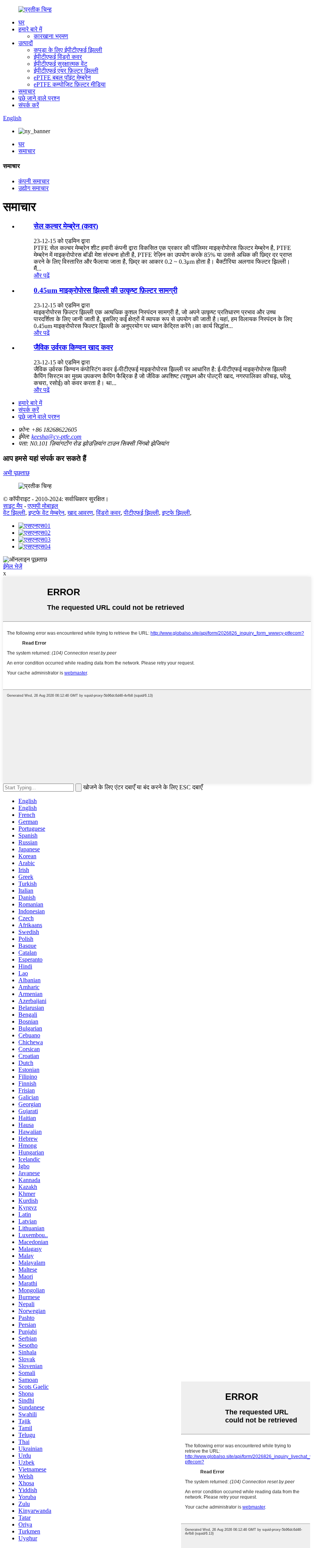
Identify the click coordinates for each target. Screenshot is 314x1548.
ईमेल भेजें (12, 566)
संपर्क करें (28, 105)
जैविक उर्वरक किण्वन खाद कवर (73, 347)
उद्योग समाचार (33, 188)
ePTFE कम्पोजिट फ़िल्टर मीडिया (70, 84)
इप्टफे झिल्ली (176, 512)
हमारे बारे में (30, 29)
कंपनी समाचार (33, 181)
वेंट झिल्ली (14, 512)
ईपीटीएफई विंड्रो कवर (58, 57)
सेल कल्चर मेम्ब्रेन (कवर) (66, 226)
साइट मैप (13, 506)
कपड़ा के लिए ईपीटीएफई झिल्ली (68, 50)
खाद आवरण (80, 512)
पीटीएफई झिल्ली (141, 512)
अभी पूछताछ (16, 473)
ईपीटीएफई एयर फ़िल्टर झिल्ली (66, 70)
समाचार (26, 91)
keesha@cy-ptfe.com (56, 436)
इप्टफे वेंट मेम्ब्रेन (46, 512)
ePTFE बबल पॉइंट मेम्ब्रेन (62, 77)
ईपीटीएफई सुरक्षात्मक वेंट (60, 63)
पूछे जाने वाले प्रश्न (39, 98)
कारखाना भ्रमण (51, 36)
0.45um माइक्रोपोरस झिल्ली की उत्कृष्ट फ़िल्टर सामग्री (105, 290)
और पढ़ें (42, 275)
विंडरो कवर (108, 512)
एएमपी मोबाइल (43, 506)
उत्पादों (25, 43)
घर (21, 22)
